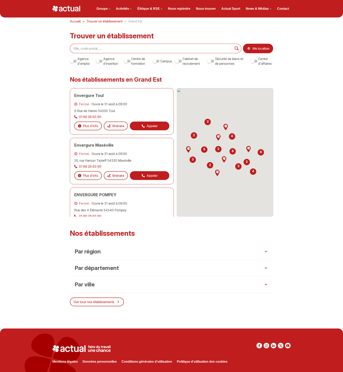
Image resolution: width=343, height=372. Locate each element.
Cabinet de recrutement (191, 61)
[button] (218, 137)
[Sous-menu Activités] (131, 9)
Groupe (102, 8)
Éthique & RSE (148, 8)
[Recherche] (236, 48)
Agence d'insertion (110, 61)
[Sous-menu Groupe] (110, 9)
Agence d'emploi (83, 61)
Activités (122, 8)
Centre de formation (138, 61)
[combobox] (151, 48)
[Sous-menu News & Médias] (271, 9)
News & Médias (257, 8)
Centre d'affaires (265, 61)
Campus (166, 61)
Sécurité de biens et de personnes (229, 61)
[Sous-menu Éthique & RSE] (162, 9)
